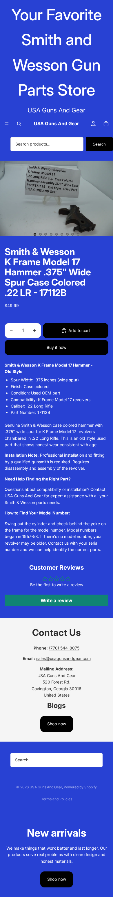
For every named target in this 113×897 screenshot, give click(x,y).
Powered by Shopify (80, 787)
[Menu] (6, 123)
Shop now (56, 723)
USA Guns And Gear (46, 787)
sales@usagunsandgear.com (63, 658)
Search (99, 144)
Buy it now (56, 347)
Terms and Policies (56, 799)
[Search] (19, 123)
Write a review (56, 600)
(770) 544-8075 (64, 647)
